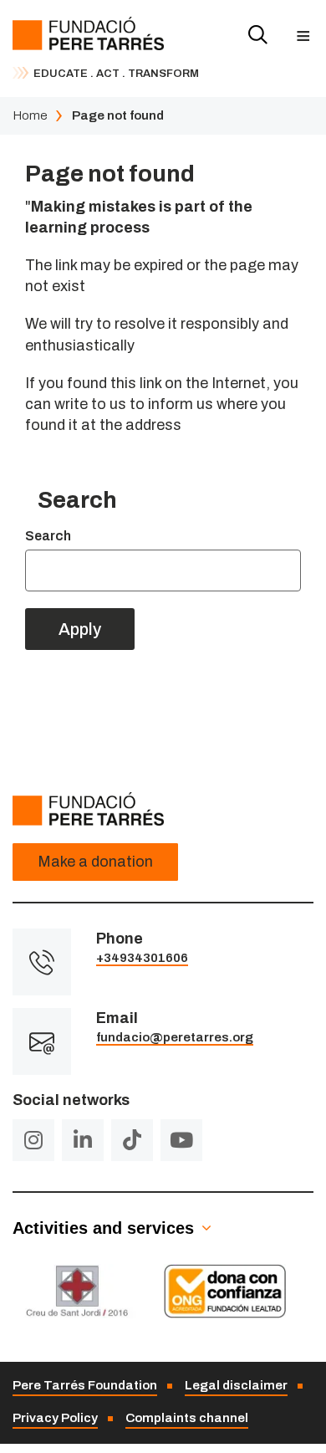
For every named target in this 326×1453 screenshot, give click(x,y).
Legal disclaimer (236, 1385)
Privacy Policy (55, 1418)
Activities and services (103, 1228)
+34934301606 (142, 957)
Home (30, 115)
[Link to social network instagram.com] (33, 1140)
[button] (303, 35)
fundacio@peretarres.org (174, 1037)
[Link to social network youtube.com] (181, 1140)
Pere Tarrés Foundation (85, 1385)
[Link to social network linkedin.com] (83, 1140)
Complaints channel (186, 1418)
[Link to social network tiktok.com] (132, 1140)
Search (48, 536)
